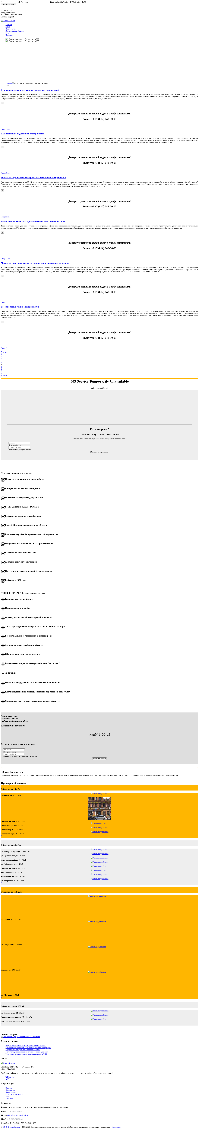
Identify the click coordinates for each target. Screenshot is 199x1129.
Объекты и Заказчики (14, 1094)
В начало (4, 352)
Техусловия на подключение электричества (23, 1050)
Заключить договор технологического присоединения (27, 1052)
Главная (9, 1088)
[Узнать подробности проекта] (99, 794)
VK (8, 1079)
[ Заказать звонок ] (8, 4)
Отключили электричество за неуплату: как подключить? (30, 90)
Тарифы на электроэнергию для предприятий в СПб (26, 1054)
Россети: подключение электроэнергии (20, 307)
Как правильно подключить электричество (22, 133)
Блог (7, 1096)
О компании (10, 1090)
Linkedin (10, 1077)
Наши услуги (11, 1092)
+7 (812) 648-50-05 (10, 2)
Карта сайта (116, 1127)
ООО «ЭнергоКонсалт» (12, 1127)
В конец (4, 375)
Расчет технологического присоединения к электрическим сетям (33, 221)
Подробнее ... (6, 129)
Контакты (9, 1098)
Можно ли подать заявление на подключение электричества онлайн (35, 263)
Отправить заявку (99, 759)
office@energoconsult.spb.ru (39, 2)
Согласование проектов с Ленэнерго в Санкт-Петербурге (28, 1048)
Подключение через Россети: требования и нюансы (26, 1046)
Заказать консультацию (99, 452)
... (1, 360)
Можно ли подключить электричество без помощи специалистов (33, 177)
